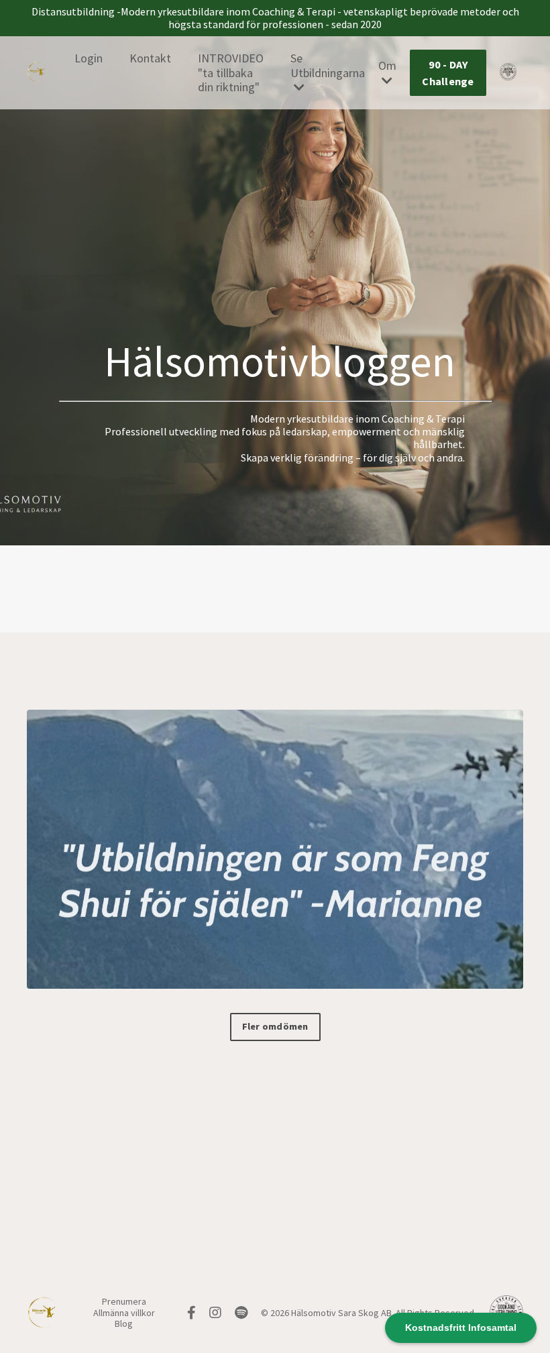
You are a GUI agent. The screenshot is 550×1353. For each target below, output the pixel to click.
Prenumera (124, 1301)
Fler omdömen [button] (275, 1026)
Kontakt (150, 58)
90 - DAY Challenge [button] (448, 72)
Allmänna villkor (124, 1313)
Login (88, 58)
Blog (124, 1323)
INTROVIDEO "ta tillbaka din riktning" (231, 73)
